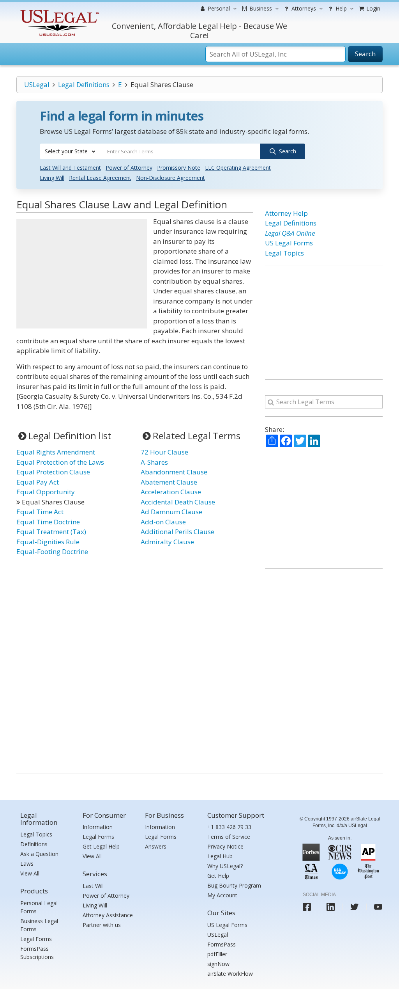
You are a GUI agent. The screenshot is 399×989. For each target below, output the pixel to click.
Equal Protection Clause (53, 471)
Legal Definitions (83, 84)
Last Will (93, 886)
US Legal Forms (289, 242)
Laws (27, 863)
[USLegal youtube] (378, 907)
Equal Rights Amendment (55, 451)
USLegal (36, 84)
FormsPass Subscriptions (37, 953)
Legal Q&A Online (290, 233)
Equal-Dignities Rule (47, 541)
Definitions (34, 844)
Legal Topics (284, 253)
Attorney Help (286, 213)
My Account (222, 895)
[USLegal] (58, 10)
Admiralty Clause (167, 541)
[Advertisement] (81, 273)
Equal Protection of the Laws (60, 462)
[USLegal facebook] (307, 907)
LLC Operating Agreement (238, 167)
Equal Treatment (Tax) (51, 531)
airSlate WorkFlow (230, 973)
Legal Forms (36, 939)
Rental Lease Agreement (100, 177)
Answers (155, 846)
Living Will (52, 177)
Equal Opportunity (45, 491)
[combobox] (70, 151)
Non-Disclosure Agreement (170, 177)
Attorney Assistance (108, 915)
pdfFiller (217, 954)
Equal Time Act (40, 511)
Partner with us (102, 925)
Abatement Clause (169, 482)
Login (372, 8)
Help (340, 8)
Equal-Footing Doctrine (52, 551)
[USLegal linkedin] (331, 907)
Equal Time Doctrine (48, 521)
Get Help (218, 875)
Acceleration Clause (171, 491)
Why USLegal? (225, 866)
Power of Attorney (129, 167)
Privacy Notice (225, 846)
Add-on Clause (163, 521)
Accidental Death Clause (178, 501)
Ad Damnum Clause (171, 511)
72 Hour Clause (164, 451)
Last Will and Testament (70, 167)
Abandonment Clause (174, 471)
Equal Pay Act (37, 482)
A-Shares (154, 462)
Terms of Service (228, 836)
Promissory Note (178, 167)
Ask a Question (39, 854)
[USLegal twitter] (354, 907)
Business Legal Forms (39, 925)
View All (29, 873)
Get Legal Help (101, 846)
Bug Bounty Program (234, 885)
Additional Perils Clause (177, 531)
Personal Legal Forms (39, 907)
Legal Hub (220, 856)
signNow (218, 964)
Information (98, 827)
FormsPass (221, 944)
